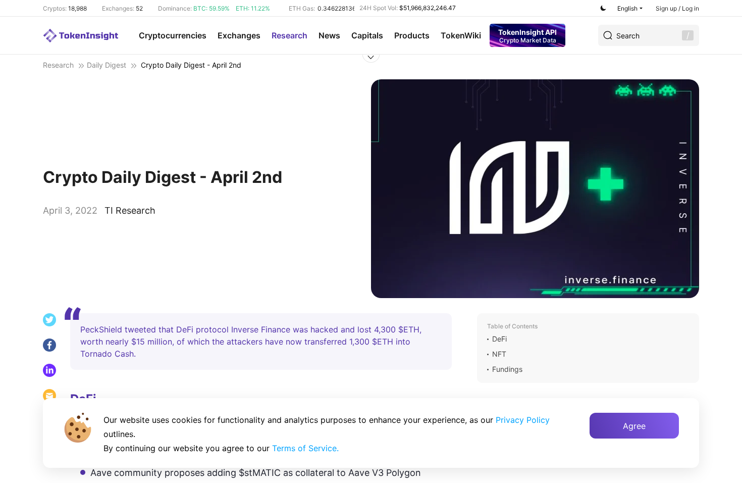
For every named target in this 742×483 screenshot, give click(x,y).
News (329, 35)
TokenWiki (461, 35)
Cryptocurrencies (172, 35)
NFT (499, 354)
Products (412, 35)
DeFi (499, 339)
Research (289, 35)
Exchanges (239, 35)
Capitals (367, 35)
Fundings (507, 369)
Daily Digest (106, 65)
